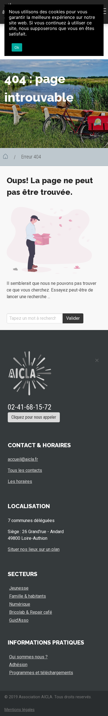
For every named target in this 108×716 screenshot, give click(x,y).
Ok (16, 47)
